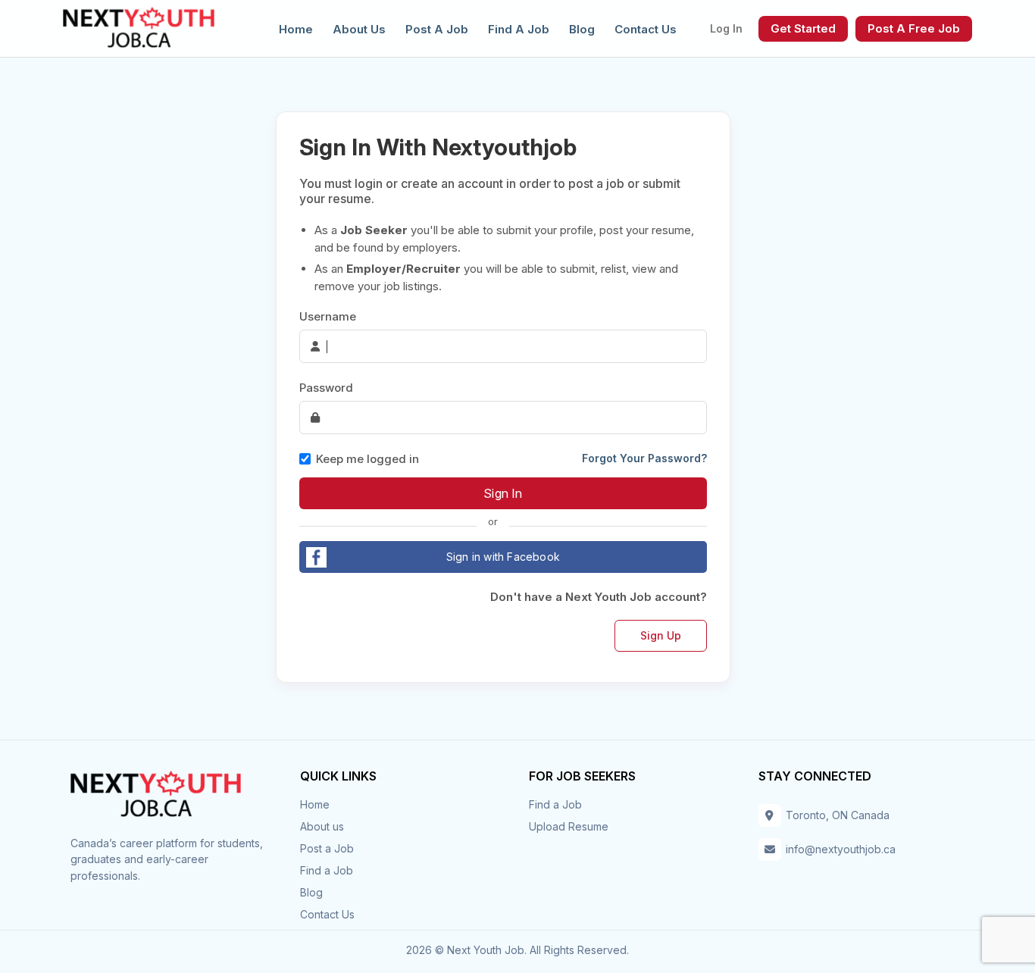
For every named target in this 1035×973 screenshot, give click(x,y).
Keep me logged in (367, 459)
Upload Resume (568, 826)
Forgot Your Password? (644, 458)
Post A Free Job (914, 28)
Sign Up (660, 635)
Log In (726, 28)
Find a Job (518, 29)
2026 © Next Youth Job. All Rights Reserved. (517, 949)
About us (359, 29)
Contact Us (645, 29)
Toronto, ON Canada (838, 815)
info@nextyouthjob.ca (841, 849)
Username (327, 316)
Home (296, 29)
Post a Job (436, 29)
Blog (582, 29)
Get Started (803, 28)
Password (326, 387)
